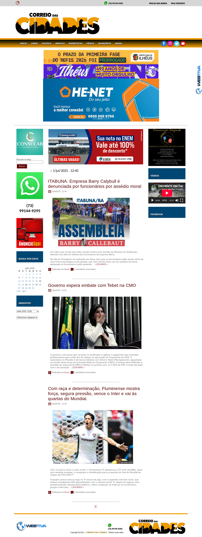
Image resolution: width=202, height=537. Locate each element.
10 (33, 278)
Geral (66, 269)
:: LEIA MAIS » (101, 264)
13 (19, 281)
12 (40, 278)
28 (23, 288)
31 (33, 288)
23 (30, 285)
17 (33, 281)
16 (30, 281)
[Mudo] (176, 200)
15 (26, 281)
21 (23, 285)
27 (19, 288)
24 (33, 285)
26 (40, 285)
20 (19, 285)
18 (37, 281)
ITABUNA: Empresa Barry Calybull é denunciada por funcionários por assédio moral (94, 184)
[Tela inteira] (181, 200)
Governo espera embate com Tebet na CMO (92, 285)
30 (30, 288)
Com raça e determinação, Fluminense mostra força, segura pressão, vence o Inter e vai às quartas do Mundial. (94, 393)
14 (23, 281)
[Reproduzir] (152, 200)
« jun (18, 291)
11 (37, 278)
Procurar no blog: (23, 159)
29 (26, 288)
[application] (166, 193)
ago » (24, 291)
